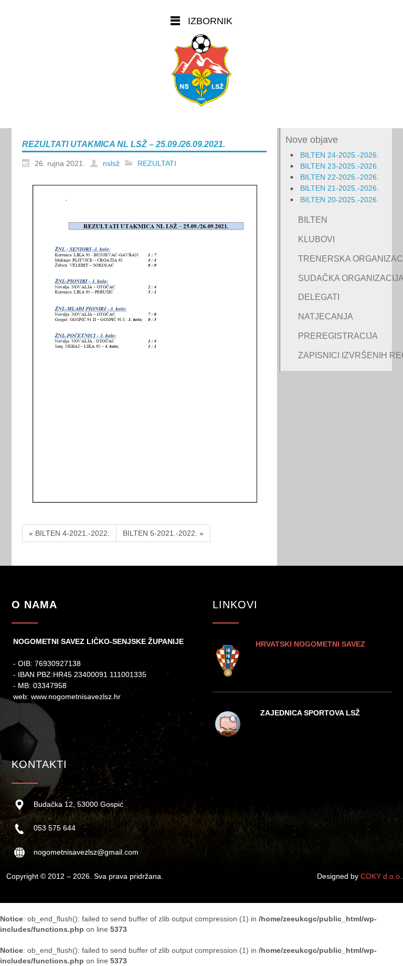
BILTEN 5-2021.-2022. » (163, 533)
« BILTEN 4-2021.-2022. (69, 533)
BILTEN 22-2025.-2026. (339, 177)
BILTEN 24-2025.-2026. (339, 155)
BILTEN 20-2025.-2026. (339, 199)
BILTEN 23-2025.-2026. (339, 166)
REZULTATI (156, 163)
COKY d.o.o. (381, 876)
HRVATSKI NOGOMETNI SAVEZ (310, 644)
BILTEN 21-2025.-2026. (339, 188)
